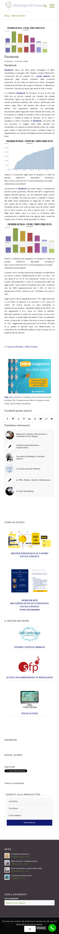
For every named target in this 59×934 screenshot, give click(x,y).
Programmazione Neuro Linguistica (30, 400)
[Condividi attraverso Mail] (51, 418)
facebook (18, 397)
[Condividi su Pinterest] (24, 418)
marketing (27, 397)
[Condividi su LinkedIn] (29, 418)
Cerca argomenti (11, 898)
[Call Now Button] (52, 928)
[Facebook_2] (25, 40)
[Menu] (51, 5)
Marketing (9, 61)
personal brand (37, 397)
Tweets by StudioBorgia (14, 783)
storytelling (26, 403)
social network (15, 403)
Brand (11, 397)
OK (30, 929)
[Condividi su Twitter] (13, 418)
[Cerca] (44, 5)
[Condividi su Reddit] (46, 418)
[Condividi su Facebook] (7, 418)
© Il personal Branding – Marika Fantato (21, 346)
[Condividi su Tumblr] (35, 418)
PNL (14, 400)
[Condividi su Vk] (40, 418)
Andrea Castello (22, 61)
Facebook (11, 56)
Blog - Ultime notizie (14, 15)
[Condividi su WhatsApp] (18, 418)
